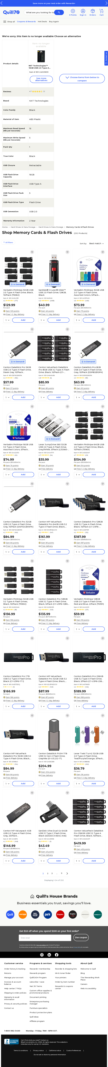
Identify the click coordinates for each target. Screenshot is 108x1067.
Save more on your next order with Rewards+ (54, 3)
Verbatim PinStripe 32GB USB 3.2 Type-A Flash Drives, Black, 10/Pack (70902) (18, 601)
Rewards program (38, 973)
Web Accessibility (88, 988)
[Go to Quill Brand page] (10, 915)
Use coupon (81, 937)
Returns (7, 973)
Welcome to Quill (88, 969)
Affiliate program (37, 1021)
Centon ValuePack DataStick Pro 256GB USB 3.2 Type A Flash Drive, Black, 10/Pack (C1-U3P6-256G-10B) (88, 833)
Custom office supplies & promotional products (41, 991)
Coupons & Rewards (26, 21)
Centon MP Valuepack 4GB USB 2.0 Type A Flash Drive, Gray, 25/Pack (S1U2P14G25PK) (17, 833)
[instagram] (42, 955)
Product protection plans (41, 1012)
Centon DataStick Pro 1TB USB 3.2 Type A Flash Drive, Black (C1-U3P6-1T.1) (17, 678)
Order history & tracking (14, 969)
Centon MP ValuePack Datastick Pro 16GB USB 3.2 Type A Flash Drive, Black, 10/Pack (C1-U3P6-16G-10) (17, 756)
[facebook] (57, 955)
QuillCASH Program (38, 977)
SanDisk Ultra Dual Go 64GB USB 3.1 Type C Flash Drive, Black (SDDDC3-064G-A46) (53, 833)
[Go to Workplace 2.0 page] (98, 915)
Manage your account (13, 977)
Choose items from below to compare (84, 79)
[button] (106, 3)
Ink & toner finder (63, 973)
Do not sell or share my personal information (50, 1055)
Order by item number (65, 982)
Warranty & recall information (11, 998)
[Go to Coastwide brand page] (22, 915)
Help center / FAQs (12, 988)
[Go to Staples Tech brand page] (73, 915)
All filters (9, 242)
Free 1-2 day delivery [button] (15, 314)
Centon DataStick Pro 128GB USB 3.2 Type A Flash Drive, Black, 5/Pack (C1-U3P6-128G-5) (54, 601)
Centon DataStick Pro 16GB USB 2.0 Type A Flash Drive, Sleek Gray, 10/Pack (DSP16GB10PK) (17, 369)
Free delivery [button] (47, 391)
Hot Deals (42, 21)
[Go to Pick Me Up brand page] (35, 915)
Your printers (60, 977)
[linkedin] (49, 955)
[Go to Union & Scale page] (85, 915)
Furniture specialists (38, 1008)
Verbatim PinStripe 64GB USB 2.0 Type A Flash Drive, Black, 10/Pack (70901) (89, 447)
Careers (83, 984)
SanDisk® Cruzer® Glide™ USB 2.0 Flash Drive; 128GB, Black (52, 292)
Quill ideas (34, 1017)
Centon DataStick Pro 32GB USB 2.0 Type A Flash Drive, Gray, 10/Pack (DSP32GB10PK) (18, 524)
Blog (82, 973)
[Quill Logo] (11, 12)
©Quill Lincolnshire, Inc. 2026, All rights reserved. (38, 1042)
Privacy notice (38, 1050)
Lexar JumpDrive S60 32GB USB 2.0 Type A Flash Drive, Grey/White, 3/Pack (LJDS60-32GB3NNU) (53, 447)
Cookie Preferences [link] (73, 1050)
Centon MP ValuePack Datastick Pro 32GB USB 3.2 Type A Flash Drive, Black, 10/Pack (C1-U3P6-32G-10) (53, 678)
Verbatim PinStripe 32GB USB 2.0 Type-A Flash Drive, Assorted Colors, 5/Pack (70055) (89, 292)
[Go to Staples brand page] (60, 915)
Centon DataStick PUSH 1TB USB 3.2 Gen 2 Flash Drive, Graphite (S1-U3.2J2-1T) (53, 756)
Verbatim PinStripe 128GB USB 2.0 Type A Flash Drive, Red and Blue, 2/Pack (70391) (89, 601)
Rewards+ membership (40, 969)
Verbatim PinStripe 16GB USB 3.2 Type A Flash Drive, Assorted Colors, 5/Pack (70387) (18, 447)
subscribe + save (37, 982)
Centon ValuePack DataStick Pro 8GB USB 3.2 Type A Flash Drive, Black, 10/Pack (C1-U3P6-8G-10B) (54, 369)
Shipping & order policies (15, 993)
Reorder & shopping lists (66, 969)
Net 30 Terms (36, 986)
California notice (55, 1050)
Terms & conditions (21, 1050)
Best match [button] (95, 243)
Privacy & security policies (15, 1004)
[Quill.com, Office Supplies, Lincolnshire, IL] (11, 1042)
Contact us (9, 1008)
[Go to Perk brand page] (47, 915)
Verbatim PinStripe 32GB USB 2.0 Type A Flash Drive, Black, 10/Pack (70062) (18, 292)
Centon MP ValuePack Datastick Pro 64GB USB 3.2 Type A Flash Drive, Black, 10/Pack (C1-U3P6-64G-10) (53, 524)
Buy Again (54, 21)
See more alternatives (41, 79)
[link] (32, 252)
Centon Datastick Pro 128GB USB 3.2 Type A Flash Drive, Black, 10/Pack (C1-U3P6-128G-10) (88, 524)
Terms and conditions (41, 945)
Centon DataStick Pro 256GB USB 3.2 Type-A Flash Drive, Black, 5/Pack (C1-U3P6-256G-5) (89, 678)
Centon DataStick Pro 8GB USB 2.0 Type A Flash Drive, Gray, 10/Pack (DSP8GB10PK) (88, 369)
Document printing (38, 997)
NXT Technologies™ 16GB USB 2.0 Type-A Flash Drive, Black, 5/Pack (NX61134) (39, 69)
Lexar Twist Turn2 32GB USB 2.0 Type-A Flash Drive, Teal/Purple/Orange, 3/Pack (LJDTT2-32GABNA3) (88, 756)
